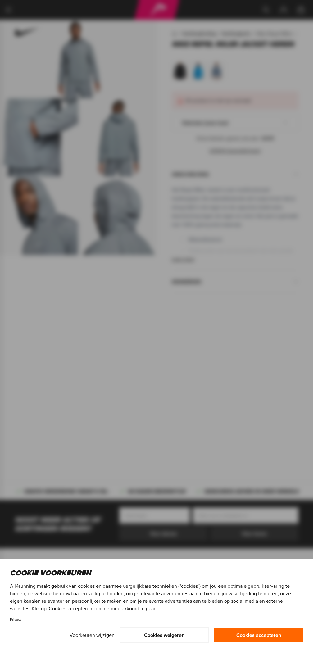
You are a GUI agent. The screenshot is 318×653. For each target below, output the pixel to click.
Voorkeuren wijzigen (92, 635)
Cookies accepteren (258, 635)
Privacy (16, 619)
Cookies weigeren (164, 635)
